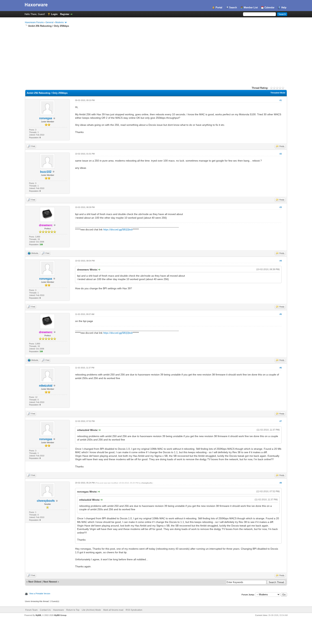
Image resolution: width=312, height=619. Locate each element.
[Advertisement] (156, 54)
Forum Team (31, 610)
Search (233, 7)
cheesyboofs (46, 500)
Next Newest (50, 581)
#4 (281, 261)
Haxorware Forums (34, 22)
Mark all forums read (113, 610)
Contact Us (45, 610)
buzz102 (45, 171)
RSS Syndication (134, 610)
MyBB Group (60, 615)
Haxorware (58, 610)
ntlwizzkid (45, 385)
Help (283, 7)
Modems (59, 22)
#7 (281, 421)
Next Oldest (34, 581)
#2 (281, 154)
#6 (281, 368)
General (49, 22)
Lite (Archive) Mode (91, 610)
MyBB (38, 615)
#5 (281, 314)
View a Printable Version (39, 593)
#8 (281, 483)
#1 (281, 100)
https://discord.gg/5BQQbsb (118, 229)
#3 (281, 207)
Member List (251, 7)
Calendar (269, 7)
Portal (219, 7)
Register (64, 14)
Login (54, 14)
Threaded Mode (277, 93)
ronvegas (45, 118)
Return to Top (72, 610)
